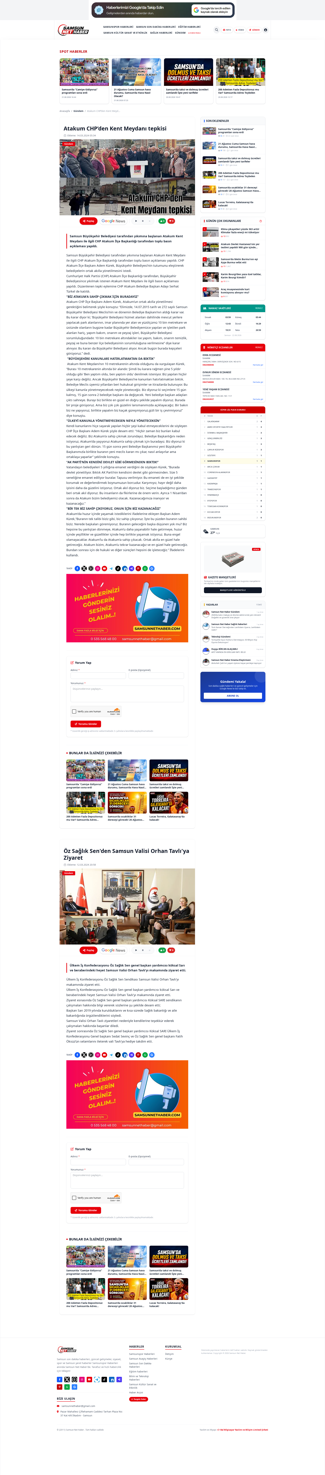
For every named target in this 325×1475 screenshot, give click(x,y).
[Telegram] (111, 568)
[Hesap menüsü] (266, 30)
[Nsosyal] (131, 568)
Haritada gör (258, 365)
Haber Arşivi (136, 1392)
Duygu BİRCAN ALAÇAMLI (224, 649)
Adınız (75, 670)
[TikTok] (118, 568)
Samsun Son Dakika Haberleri (156, 26)
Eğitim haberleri (189, 26)
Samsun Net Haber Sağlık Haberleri (229, 624)
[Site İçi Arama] (217, 29)
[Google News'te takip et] (113, 221)
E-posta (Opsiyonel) (139, 670)
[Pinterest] (138, 568)
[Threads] (91, 568)
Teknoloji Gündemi (221, 636)
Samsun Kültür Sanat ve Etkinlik (125, 32)
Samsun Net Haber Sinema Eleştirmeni (231, 660)
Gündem (180, 32)
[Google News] (152, 568)
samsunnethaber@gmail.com (78, 1406)
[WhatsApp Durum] (145, 568)
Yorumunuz (78, 683)
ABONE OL (233, 695)
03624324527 (208, 399)
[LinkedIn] (124, 568)
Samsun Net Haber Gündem (225, 611)
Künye (168, 1358)
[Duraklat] (142, 221)
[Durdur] (149, 221)
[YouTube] (104, 568)
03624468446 (208, 365)
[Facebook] (77, 568)
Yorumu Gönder (87, 724)
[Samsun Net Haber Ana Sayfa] (73, 29)
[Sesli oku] (136, 221)
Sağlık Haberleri (161, 32)
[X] (84, 568)
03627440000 (208, 382)
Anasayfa (65, 111)
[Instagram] (97, 568)
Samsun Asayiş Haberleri (143, 1358)
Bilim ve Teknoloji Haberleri (139, 1378)
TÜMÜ (259, 604)
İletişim (169, 1354)
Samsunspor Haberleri (118, 26)
